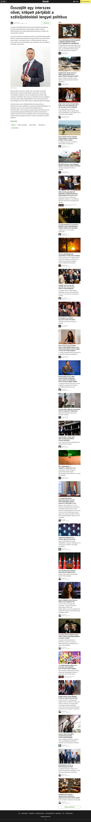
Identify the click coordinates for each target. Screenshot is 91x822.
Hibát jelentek (24, 813)
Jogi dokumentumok (50, 813)
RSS (63, 813)
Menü (4, 1)
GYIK (19, 813)
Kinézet (77, 1)
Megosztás (46, 23)
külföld (15, 23)
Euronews (14, 121)
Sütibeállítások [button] (69, 813)
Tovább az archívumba (69, 807)
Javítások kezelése (40, 813)
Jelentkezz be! (86, 1)
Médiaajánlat (58, 813)
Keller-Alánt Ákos (16, 22)
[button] (13, 125)
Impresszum (31, 813)
